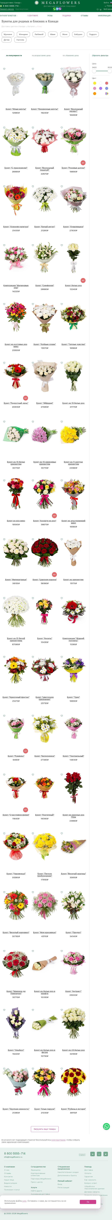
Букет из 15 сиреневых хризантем (44, 463)
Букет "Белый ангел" (44, 227)
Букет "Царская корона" (45, 579)
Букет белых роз (73, 285)
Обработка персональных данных (94, 1187)
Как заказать (90, 1180)
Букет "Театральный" (73, 756)
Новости (8, 1186)
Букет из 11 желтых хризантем (73, 463)
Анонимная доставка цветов (40, 1195)
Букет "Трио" (73, 697)
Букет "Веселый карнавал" (16, 932)
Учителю (20, 40)
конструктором (58, 1140)
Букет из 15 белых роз (73, 403)
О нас (6, 1170)
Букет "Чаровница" (16, 874)
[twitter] (105, 1154)
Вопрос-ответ (90, 1183)
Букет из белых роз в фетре (44, 1051)
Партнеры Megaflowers (41, 1179)
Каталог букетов (8, 16)
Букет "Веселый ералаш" (73, 874)
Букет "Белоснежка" (45, 756)
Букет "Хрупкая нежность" (16, 1109)
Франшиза (35, 1170)
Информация (104, 16)
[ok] (99, 1154)
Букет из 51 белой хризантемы (16, 639)
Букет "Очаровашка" (73, 227)
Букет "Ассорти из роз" (44, 521)
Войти (106, 3)
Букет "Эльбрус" (16, 1050)
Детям (6, 40)
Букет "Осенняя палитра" (16, 227)
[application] (82, 1154)
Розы (50, 16)
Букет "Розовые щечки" (73, 168)
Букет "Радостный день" (16, 403)
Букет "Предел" (73, 932)
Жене (64, 34)
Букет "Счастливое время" (16, 815)
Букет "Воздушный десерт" (73, 110)
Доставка (88, 1170)
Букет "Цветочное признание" (45, 698)
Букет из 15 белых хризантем (16, 463)
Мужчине (8, 34)
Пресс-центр (37, 1182)
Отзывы (84, 16)
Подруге (93, 34)
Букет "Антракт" (73, 991)
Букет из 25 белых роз (73, 1050)
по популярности (14, 55)
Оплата (87, 1173)
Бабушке (78, 34)
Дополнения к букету (67, 1175)
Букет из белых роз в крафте (44, 992)
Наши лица (9, 1180)
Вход (60, 1184)
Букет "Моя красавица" (44, 932)
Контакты (8, 1176)
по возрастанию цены (41, 55)
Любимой (39, 34)
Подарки (66, 16)
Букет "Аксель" (44, 638)
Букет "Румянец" (16, 756)
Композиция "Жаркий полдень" (73, 639)
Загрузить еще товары (45, 1129)
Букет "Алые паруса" (44, 1109)
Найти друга (36, 1191)
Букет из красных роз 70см (73, 816)
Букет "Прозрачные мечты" (44, 109)
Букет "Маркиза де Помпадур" (16, 992)
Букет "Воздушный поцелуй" (44, 169)
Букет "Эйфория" (44, 403)
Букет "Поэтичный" (44, 815)
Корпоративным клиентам (38, 1174)
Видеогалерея (10, 1183)
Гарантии (88, 1176)
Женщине (23, 34)
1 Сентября (32, 16)
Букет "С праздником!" (16, 168)
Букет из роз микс (16, 521)
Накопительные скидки (68, 1172)
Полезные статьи (12, 1190)
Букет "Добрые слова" (45, 344)
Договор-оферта (91, 1192)
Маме (52, 34)
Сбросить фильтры (100, 55)
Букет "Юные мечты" (16, 109)
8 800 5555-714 (14, 1153)
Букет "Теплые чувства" (73, 344)
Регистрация (63, 1187)
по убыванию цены (71, 55)
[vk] (92, 1154)
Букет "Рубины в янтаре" (73, 1109)
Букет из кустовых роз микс (16, 345)
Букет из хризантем (73, 579)
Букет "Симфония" (45, 285)
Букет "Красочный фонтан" (16, 697)
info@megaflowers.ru (13, 1157)
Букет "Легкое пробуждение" (44, 875)
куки (24, 1201)
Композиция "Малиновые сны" (16, 286)
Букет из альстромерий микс (73, 522)
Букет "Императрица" (16, 579)
